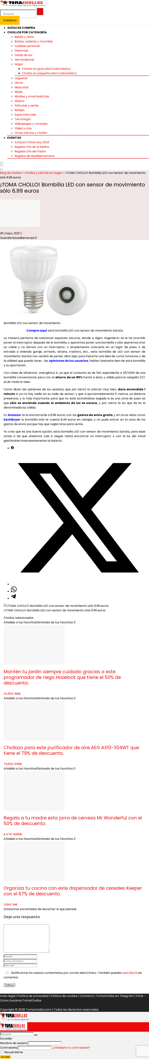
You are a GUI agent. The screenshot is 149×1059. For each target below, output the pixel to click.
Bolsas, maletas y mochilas (34, 41)
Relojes (20, 110)
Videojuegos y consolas (31, 124)
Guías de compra (21, 28)
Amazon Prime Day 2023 (32, 142)
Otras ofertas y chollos (31, 133)
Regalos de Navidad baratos (35, 156)
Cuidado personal (27, 46)
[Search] (1, 169)
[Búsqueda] (40, 11)
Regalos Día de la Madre (32, 147)
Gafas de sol (23, 55)
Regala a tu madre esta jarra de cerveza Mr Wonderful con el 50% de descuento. (73, 821)
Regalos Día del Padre (30, 151)
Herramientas (24, 60)
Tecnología (23, 119)
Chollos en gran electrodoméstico (46, 69)
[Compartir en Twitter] (78, 584)
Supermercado (25, 115)
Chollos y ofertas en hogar (43, 173)
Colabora (10, 20)
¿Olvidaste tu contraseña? (71, 1048)
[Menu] (1, 164)
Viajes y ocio (23, 128)
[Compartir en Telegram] (13, 598)
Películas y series (27, 105)
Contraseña (8, 1048)
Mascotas (22, 87)
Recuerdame (13, 1052)
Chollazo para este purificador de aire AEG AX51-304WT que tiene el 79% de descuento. (71, 750)
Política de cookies (64, 996)
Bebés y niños (24, 37)
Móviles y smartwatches (32, 96)
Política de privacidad (32, 996)
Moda (19, 92)
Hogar (19, 64)
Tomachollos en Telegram (115, 996)
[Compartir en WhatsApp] (14, 591)
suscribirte (129, 973)
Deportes (21, 50)
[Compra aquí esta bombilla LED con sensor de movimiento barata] (49, 315)
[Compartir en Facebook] (12, 448)
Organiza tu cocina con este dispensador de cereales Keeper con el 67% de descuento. (73, 891)
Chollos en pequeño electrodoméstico (49, 73)
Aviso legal (7, 996)
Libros (19, 83)
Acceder (5, 1057)
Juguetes (21, 78)
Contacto (87, 996)
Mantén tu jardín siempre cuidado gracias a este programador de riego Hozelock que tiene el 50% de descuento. (62, 677)
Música (19, 101)
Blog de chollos (10, 173)
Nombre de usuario (13, 1043)
